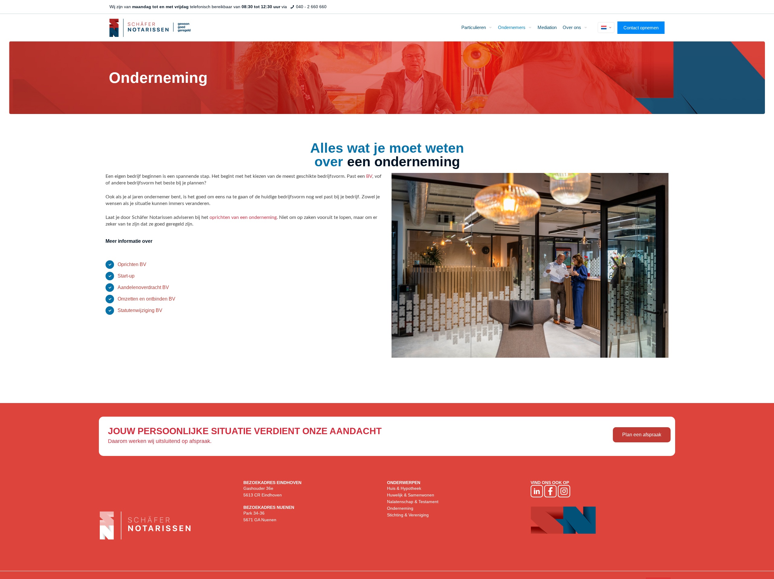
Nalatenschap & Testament (412, 501)
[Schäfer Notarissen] (149, 27)
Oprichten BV (132, 264)
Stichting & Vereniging (408, 514)
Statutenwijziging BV (140, 310)
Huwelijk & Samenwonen (410, 495)
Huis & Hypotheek (404, 488)
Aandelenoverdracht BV (143, 287)
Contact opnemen (641, 27)
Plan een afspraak (641, 434)
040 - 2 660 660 (311, 6)
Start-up (126, 275)
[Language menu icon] (606, 27)
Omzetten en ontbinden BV (146, 298)
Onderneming (400, 508)
